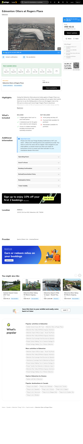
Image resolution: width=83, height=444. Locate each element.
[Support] (63, 2)
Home (3, 407)
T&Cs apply (26, 200)
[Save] (18, 281)
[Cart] (67, 2)
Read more (20, 108)
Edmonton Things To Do (18, 407)
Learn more (9, 260)
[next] (79, 275)
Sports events (30, 407)
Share (69, 39)
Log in (72, 2)
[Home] (9, 2)
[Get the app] (50, 2)
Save (76, 39)
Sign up (78, 2)
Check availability (51, 88)
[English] (58, 2)
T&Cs (59, 52)
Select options (72, 33)
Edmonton (5, 14)
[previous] (75, 275)
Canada (9, 407)
